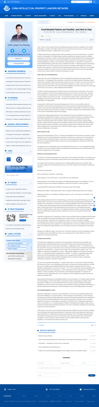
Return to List (44, 22)
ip (45, 36)
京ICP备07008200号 (43, 401)
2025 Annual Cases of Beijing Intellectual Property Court (19, 108)
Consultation (19, 63)
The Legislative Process (14, 246)
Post (92, 375)
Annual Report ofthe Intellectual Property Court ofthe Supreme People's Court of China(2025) (19, 104)
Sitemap (92, 15)
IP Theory (52, 15)
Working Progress (16, 15)
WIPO (94, 396)
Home (71, 22)
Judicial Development (40, 15)
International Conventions (15, 259)
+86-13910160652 (13, 2)
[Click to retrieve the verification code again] (56, 375)
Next (92, 325)
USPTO (36, 396)
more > (30, 71)
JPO (71, 396)
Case (59, 15)
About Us (18, 58)
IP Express (28, 15)
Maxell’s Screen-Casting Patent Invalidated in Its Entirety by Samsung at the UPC (19, 131)
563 (92, 40)
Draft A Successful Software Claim (15, 228)
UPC (48, 396)
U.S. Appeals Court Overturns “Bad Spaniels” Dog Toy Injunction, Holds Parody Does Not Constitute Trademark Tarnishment (19, 134)
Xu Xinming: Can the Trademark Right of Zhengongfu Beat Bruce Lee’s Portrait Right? (19, 89)
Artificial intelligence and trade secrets (16, 204)
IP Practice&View (68, 15)
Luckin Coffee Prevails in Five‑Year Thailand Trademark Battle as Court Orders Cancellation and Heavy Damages (19, 142)
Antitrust (83, 15)
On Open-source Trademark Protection (16, 189)
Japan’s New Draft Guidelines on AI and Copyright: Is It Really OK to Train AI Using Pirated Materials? (19, 193)
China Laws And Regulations (15, 243)
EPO (60, 396)
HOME (6, 15)
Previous (41, 325)
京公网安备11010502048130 (55, 401)
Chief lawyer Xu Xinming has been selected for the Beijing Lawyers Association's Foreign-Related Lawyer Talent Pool (19, 78)
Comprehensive (90, 22)
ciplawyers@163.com (24, 54)
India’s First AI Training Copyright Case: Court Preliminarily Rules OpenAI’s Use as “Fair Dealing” (19, 138)
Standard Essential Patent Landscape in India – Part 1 (19, 200)
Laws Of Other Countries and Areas (17, 256)
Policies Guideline (12, 248)
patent (48, 36)
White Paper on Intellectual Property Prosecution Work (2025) (19, 112)
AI (77, 15)
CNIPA (23, 396)
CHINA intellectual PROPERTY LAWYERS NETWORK (39, 8)
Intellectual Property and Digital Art (15, 196)
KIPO (82, 396)
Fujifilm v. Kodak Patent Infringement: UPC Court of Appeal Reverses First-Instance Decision (19, 145)
